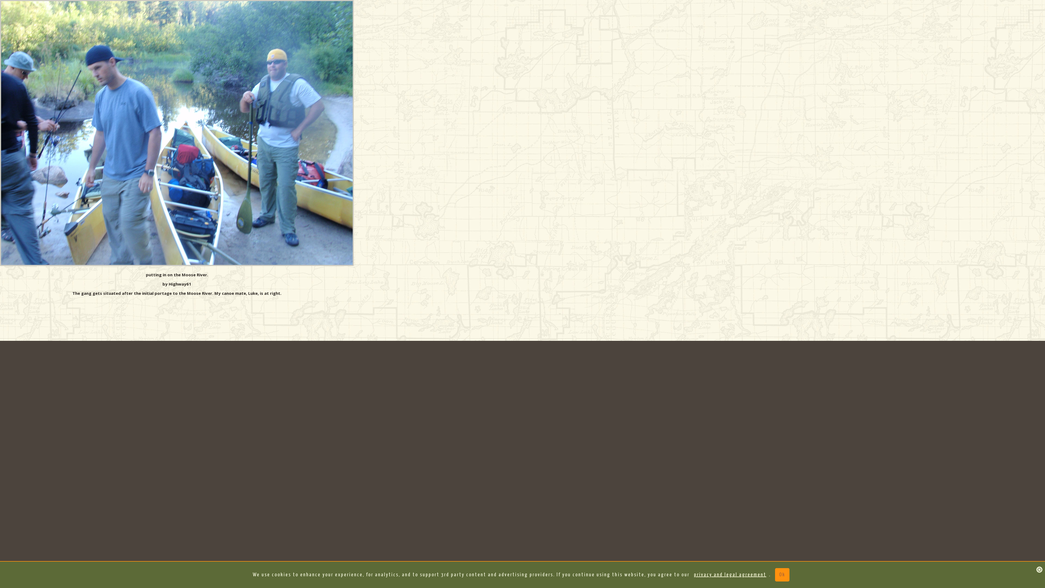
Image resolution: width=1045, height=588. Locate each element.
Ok (782, 574)
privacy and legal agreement (730, 574)
